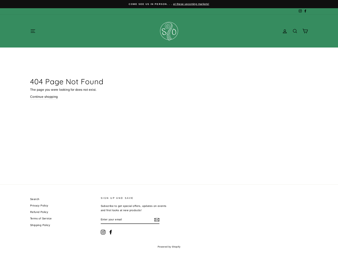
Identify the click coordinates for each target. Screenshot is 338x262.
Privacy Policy (39, 205)
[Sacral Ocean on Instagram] (103, 232)
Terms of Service (41, 218)
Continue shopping (44, 96)
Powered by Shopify (169, 246)
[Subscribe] (156, 219)
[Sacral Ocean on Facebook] (110, 232)
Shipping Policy (40, 225)
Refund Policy (39, 212)
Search (34, 199)
